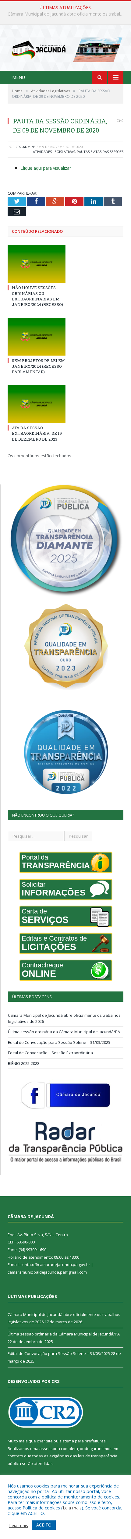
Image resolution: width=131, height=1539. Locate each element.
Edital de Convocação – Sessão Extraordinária (50, 1052)
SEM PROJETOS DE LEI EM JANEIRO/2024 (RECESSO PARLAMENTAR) (38, 366)
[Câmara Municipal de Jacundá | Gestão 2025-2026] (65, 48)
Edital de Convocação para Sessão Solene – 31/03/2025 (59, 1042)
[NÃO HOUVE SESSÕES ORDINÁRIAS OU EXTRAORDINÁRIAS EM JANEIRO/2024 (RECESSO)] (37, 264)
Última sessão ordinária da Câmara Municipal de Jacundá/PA (67, 14)
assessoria (49, 1448)
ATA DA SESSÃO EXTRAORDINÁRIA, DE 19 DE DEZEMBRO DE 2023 (37, 433)
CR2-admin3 (26, 146)
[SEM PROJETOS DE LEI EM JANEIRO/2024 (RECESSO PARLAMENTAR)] (37, 337)
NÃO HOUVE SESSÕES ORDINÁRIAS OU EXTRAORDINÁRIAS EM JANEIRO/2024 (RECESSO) (37, 296)
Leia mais (72, 1507)
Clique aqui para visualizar (45, 168)
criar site (45, 1441)
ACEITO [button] (43, 1525)
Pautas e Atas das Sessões (100, 151)
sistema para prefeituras (82, 1441)
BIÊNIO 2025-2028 (23, 1063)
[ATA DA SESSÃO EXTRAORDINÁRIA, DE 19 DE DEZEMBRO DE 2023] (37, 404)
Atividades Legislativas (54, 151)
